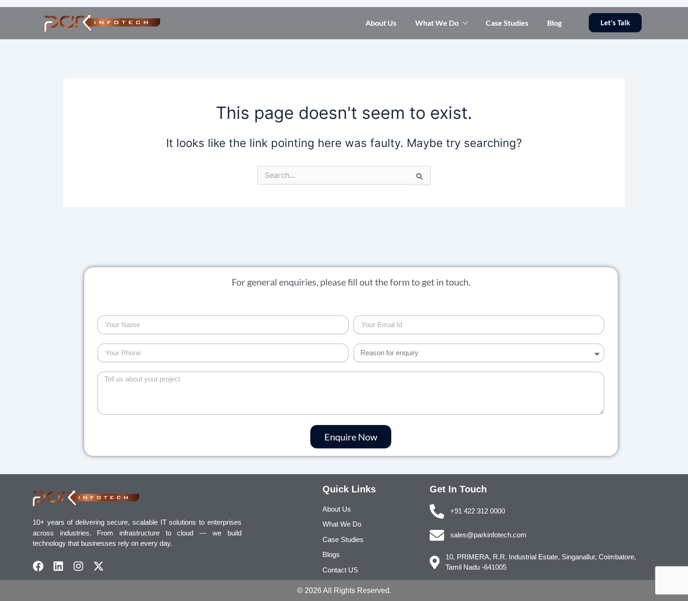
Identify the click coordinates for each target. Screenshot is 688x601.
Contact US (340, 570)
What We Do (437, 22)
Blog (554, 22)
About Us (381, 22)
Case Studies (507, 22)
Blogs (331, 554)
